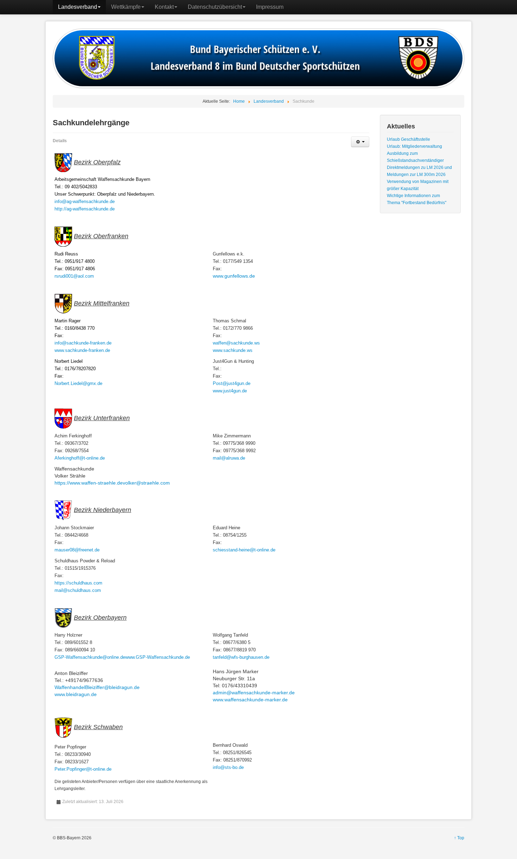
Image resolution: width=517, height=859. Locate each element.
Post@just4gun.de (231, 383)
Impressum (269, 7)
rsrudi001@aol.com (74, 276)
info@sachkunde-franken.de (83, 343)
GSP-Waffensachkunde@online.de (90, 657)
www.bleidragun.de (76, 694)
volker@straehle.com (146, 483)
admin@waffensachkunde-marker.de (254, 692)
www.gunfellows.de (234, 276)
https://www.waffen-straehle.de (89, 483)
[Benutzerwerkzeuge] (360, 142)
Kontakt (164, 7)
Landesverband (77, 7)
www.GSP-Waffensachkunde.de (157, 657)
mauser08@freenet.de (77, 549)
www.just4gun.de (230, 390)
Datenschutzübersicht (215, 7)
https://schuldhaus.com (78, 583)
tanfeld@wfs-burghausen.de (241, 657)
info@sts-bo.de (228, 767)
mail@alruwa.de (229, 458)
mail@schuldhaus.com (78, 590)
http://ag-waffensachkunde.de (85, 208)
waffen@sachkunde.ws (236, 343)
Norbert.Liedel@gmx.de (78, 383)
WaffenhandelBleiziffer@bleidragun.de (97, 687)
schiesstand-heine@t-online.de (244, 549)
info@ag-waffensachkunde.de (85, 201)
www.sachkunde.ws (233, 350)
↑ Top (459, 837)
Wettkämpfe (126, 7)
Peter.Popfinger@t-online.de (83, 769)
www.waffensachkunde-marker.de (250, 699)
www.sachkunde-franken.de (82, 350)
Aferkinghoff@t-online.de (80, 458)
